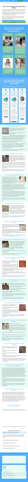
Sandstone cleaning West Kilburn (15, 234)
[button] (20, 1)
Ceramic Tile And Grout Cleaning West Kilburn (17, 358)
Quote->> (3, 171)
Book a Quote (19, 150)
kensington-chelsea (8, 3)
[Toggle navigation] (26, 1)
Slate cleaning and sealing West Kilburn (16, 253)
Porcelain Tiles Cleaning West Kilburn (15, 337)
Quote (3, 200)
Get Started (5, 116)
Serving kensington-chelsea (5, 0)
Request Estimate (14, 121)
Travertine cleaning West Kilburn (17, 169)
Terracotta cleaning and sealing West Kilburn (16, 275)
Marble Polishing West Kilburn (14, 149)
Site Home (3, 3)
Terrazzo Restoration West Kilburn (14, 215)
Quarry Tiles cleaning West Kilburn (13, 314)
